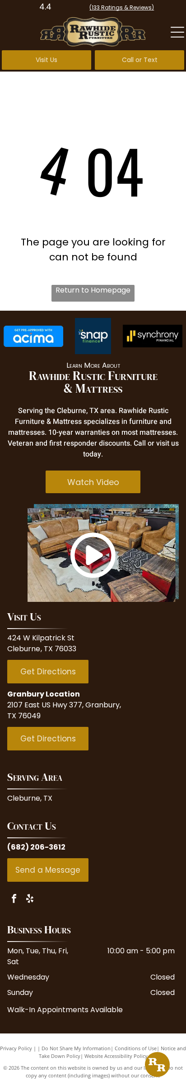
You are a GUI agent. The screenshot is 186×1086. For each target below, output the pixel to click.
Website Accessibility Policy (116, 1055)
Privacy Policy (16, 1048)
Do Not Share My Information (76, 1048)
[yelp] (30, 900)
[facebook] (14, 900)
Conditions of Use (136, 1048)
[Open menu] (177, 32)
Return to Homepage (93, 290)
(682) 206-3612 (36, 847)
